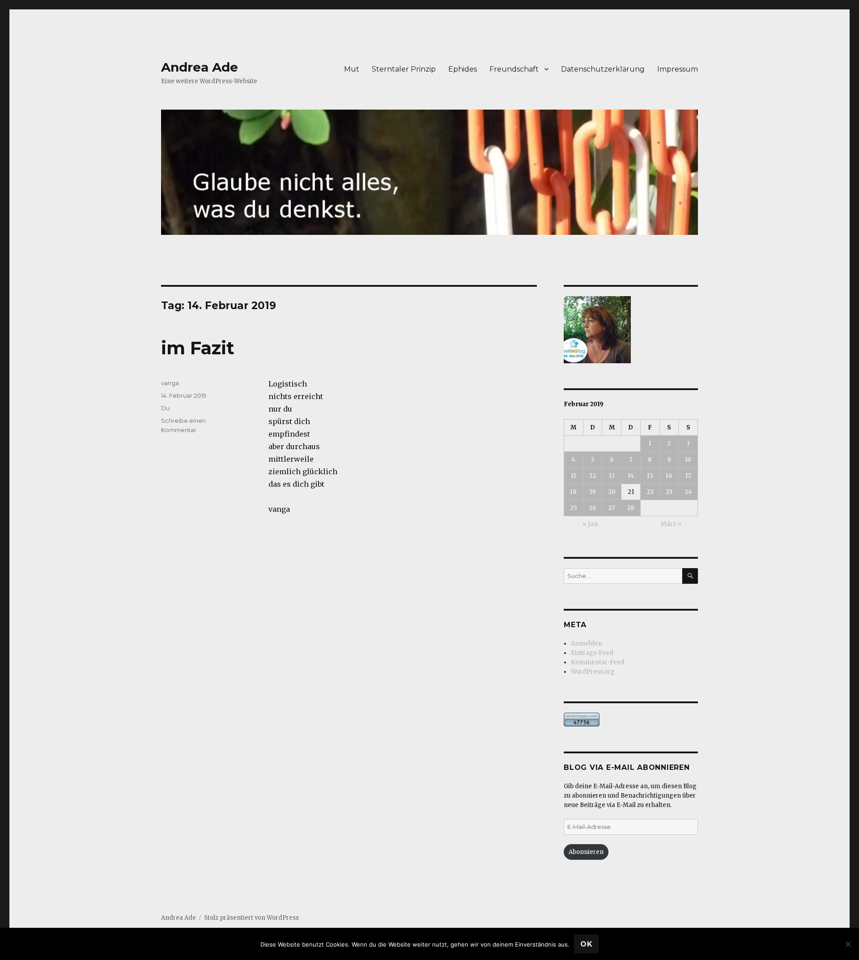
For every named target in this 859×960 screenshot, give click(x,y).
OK (586, 944)
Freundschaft (514, 69)
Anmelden (586, 643)
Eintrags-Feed (592, 653)
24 (688, 492)
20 (612, 492)
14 (631, 476)
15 (650, 476)
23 (669, 492)
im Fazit (197, 348)
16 (669, 476)
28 (630, 508)
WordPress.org (593, 671)
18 (573, 492)
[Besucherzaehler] (631, 719)
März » (671, 524)
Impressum (677, 69)
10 (688, 459)
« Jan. (591, 524)
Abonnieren (586, 852)
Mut (351, 69)
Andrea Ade (199, 67)
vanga (170, 383)
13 (612, 476)
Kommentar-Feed (598, 662)
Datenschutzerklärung (603, 69)
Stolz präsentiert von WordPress (251, 918)
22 (650, 492)
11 (573, 476)
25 (573, 508)
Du (165, 408)
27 (611, 508)
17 (688, 476)
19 (593, 492)
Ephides (462, 69)
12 (593, 476)
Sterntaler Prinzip (404, 69)
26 (592, 508)
